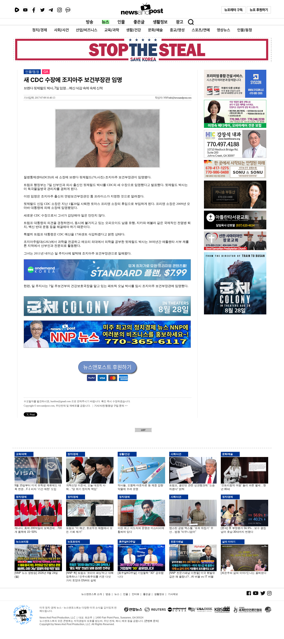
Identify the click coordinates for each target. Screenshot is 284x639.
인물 (121, 22)
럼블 (16, 10)
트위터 (42, 9)
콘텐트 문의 (151, 620)
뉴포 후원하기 (259, 9)
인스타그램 (59, 9)
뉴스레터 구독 (233, 9)
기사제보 (173, 594)
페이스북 (33, 9)
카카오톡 (68, 9)
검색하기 (191, 22)
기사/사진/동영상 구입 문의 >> (111, 405)
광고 (179, 22)
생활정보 (160, 22)
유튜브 (25, 9)
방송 (90, 22)
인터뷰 (135, 594)
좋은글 (138, 22)
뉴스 (105, 22)
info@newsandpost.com (179, 97)
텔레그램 (50, 9)
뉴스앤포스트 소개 (91, 594)
